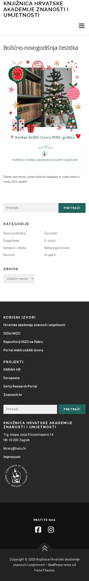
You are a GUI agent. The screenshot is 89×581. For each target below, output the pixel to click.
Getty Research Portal (20, 386)
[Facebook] (38, 529)
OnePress (55, 565)
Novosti (9, 255)
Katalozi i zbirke (14, 248)
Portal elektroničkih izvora (23, 350)
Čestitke (50, 233)
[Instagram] (50, 529)
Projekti (50, 255)
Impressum (11, 457)
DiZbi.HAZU (11, 333)
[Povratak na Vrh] (45, 549)
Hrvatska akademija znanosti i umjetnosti (34, 325)
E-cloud (49, 240)
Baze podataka (14, 233)
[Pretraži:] (30, 208)
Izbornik (82, 26)
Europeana (11, 378)
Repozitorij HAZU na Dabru (23, 342)
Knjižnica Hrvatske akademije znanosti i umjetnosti (35, 9)
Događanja (11, 240)
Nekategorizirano (57, 248)
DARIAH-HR (12, 369)
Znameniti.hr (12, 395)
